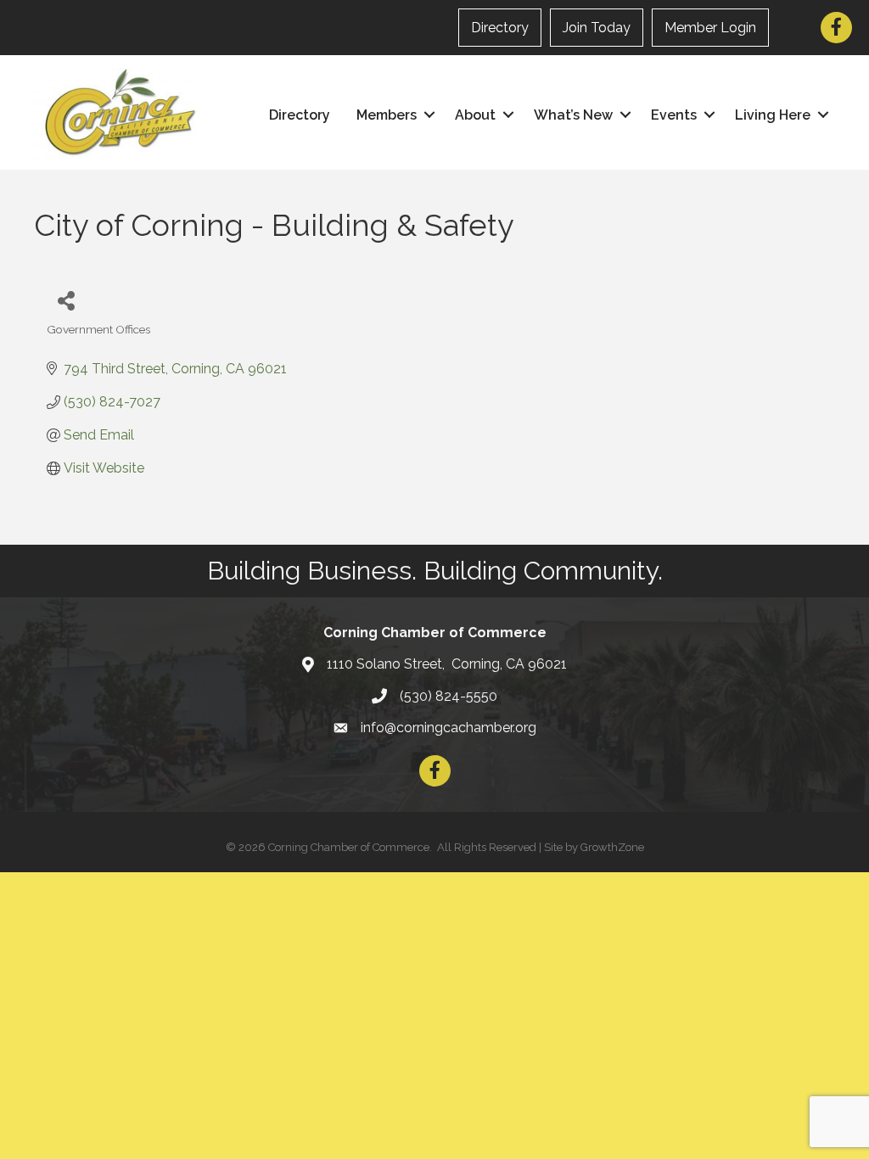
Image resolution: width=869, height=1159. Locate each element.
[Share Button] (66, 300)
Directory (500, 28)
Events (674, 115)
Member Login (710, 28)
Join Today (597, 28)
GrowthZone (612, 847)
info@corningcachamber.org (448, 727)
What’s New (573, 115)
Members (386, 115)
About (475, 115)
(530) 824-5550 (448, 696)
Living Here (772, 115)
